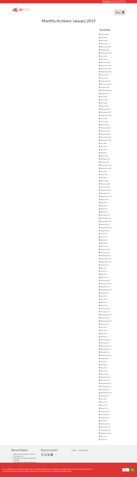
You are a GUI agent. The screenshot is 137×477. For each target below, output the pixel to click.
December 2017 (106, 256)
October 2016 (105, 287)
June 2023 (104, 100)
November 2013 (106, 386)
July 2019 (104, 203)
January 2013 (105, 414)
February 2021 (105, 159)
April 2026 (104, 41)
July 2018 (104, 234)
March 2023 (105, 106)
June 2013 (104, 402)
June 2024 (104, 78)
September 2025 (106, 53)
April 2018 (104, 243)
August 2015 (105, 324)
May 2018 (104, 240)
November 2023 (106, 84)
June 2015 (104, 330)
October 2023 (105, 87)
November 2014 (106, 349)
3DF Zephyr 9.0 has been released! (24, 462)
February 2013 (105, 411)
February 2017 (105, 280)
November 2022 (106, 112)
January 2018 (105, 252)
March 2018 (105, 246)
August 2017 (105, 265)
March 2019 (105, 212)
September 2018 (106, 227)
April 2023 (104, 103)
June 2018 (104, 237)
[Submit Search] (103, 1)
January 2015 (105, 343)
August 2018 (105, 231)
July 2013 (104, 399)
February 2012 (105, 424)
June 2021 (104, 146)
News (31, 38)
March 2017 (105, 277)
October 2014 (105, 352)
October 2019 (105, 193)
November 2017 (106, 259)
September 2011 (106, 433)
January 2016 (105, 312)
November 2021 (106, 137)
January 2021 (105, 162)
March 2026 (105, 44)
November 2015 (106, 315)
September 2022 (106, 115)
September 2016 (106, 290)
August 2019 (105, 199)
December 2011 (106, 427)
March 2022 (105, 125)
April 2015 (104, 337)
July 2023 (104, 97)
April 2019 (104, 209)
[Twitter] (45, 454)
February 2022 (105, 128)
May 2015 (104, 333)
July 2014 (104, 361)
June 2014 (104, 365)
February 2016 (105, 309)
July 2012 (104, 421)
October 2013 (105, 390)
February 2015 (105, 340)
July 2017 (104, 268)
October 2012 (105, 418)
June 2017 (104, 271)
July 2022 (104, 118)
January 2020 (105, 187)
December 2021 (106, 134)
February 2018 (105, 249)
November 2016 (106, 284)
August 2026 (105, 34)
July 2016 (104, 296)
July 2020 (104, 171)
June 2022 (104, 122)
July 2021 (104, 143)
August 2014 (105, 358)
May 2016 (104, 302)
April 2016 (104, 305)
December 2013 (106, 383)
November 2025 (106, 47)
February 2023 (105, 109)
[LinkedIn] (51, 454)
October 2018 (105, 224)
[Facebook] (42, 454)
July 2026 (104, 37)
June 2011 (104, 439)
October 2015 (105, 318)
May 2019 (104, 206)
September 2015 (106, 321)
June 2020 (104, 175)
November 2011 (106, 430)
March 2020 (105, 181)
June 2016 (104, 299)
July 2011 (104, 436)
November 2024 (106, 69)
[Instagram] (48, 454)
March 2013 (105, 408)
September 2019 (106, 196)
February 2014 (105, 377)
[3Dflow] (21, 9)
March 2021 (105, 156)
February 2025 (105, 62)
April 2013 (104, 405)
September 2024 (106, 72)
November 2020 (106, 165)
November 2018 (106, 221)
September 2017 (106, 262)
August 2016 (105, 293)
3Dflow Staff (19, 38)
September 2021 (106, 140)
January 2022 (105, 131)
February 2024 (105, 81)
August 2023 (105, 93)
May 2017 (104, 274)
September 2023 (106, 90)
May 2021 (104, 150)
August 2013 (105, 396)
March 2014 (105, 374)
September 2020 (106, 168)
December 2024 (106, 65)
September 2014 (106, 355)
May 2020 (104, 178)
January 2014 (105, 380)
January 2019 (105, 215)
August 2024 (105, 75)
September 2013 (106, 393)
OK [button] (132, 470)
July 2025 (104, 56)
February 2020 (105, 184)
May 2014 (104, 368)
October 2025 (105, 50)
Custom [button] (125, 470)
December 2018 (106, 218)
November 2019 (106, 190)
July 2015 (104, 327)
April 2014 (104, 371)
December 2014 (106, 346)
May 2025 (104, 59)
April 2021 (104, 153)
